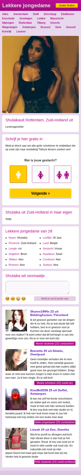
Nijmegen (8, 22)
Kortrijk (6, 31)
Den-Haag (50, 14)
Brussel (45, 27)
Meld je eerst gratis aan (55, 298)
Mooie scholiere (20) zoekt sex (55, 383)
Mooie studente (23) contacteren (55, 343)
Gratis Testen (67, 5)
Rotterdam (25, 22)
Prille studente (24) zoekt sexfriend (55, 461)
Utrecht (55, 22)
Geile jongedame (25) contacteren (55, 422)
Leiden (41, 18)
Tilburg (41, 22)
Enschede (8, 18)
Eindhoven (67, 14)
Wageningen (9, 27)
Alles (5, 14)
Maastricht (57, 18)
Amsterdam (20, 14)
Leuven (20, 31)
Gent (58, 27)
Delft (36, 14)
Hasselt (71, 27)
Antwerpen (29, 27)
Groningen (25, 18)
